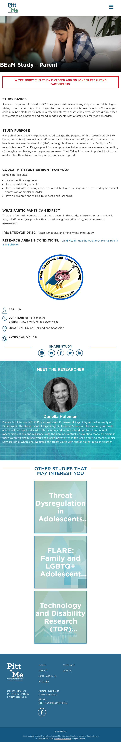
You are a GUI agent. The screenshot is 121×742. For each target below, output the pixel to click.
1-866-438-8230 (48, 694)
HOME (42, 665)
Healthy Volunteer (89, 240)
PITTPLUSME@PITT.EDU (53, 703)
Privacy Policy (60, 731)
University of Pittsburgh (62, 739)
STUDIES (44, 681)
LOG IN (67, 670)
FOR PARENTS (47, 676)
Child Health (69, 240)
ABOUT (43, 670)
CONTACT (69, 665)
